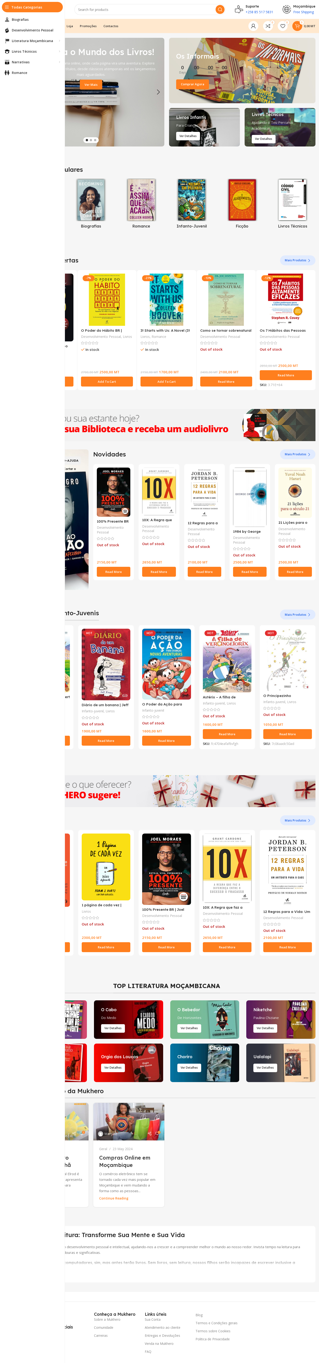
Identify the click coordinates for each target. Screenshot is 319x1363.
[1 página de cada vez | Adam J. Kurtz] (106, 867)
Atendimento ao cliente (162, 1327)
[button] (158, 92)
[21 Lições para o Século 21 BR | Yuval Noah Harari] (295, 493)
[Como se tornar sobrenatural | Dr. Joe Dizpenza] (226, 300)
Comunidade (103, 1327)
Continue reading (113, 1198)
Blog (199, 1315)
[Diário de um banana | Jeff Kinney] (106, 665)
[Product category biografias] (91, 205)
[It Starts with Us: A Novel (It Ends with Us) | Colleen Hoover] (166, 300)
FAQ (148, 1351)
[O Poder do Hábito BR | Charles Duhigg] (107, 300)
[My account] (253, 26)
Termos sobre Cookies (213, 1331)
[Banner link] (242, 70)
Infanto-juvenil (93, 711)
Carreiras (101, 1335)
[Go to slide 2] (91, 140)
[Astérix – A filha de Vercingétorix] (227, 660)
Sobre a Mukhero (107, 1319)
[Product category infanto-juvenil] (192, 205)
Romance (159, 336)
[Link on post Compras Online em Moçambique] (128, 1121)
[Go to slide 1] (87, 140)
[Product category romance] (141, 205)
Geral (103, 1149)
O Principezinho (277, 695)
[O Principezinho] (287, 660)
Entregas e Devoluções (162, 1335)
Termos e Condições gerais (217, 1323)
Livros (127, 336)
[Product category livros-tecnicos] (293, 205)
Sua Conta (153, 1319)
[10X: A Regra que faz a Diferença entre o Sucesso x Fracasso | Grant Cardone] (159, 491)
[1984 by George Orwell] (250, 497)
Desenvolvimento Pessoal (101, 336)
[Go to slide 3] (95, 140)
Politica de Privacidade (213, 1339)
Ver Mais (91, 84)
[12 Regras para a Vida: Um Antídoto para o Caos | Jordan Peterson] (204, 493)
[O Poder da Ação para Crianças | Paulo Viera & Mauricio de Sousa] (166, 664)
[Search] (220, 9)
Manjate (110, 1133)
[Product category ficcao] (242, 205)
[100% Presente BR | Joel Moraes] (113, 492)
